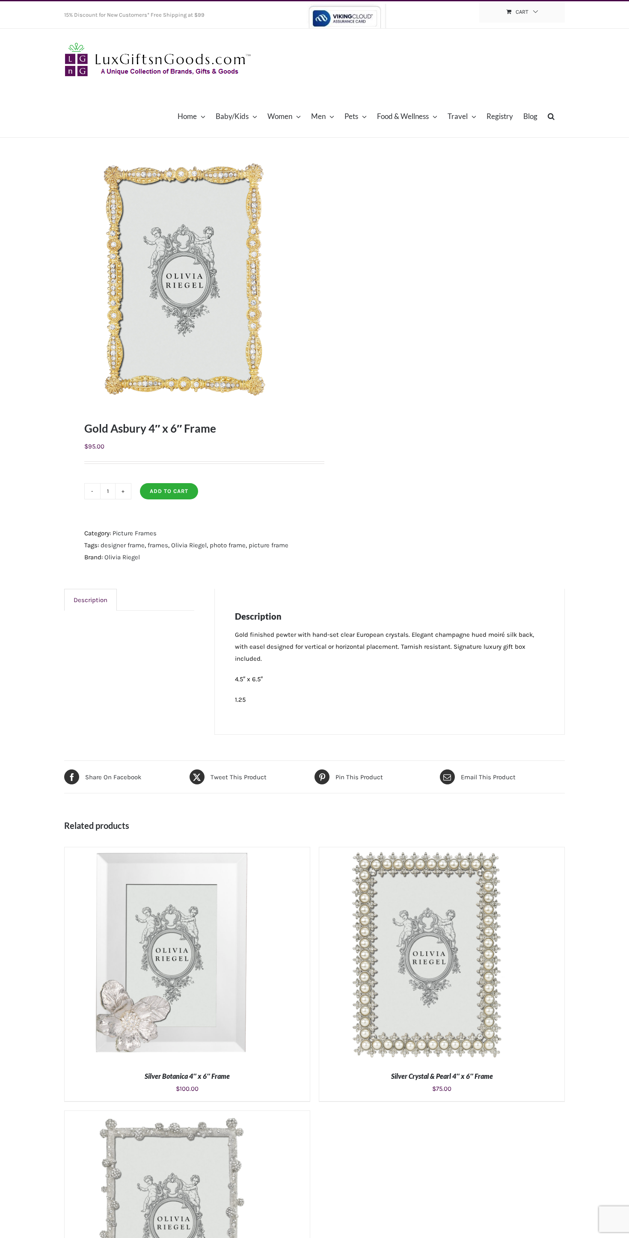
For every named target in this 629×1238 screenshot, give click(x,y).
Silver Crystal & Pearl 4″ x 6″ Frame (442, 1076)
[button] (551, 116)
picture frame (268, 545)
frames (158, 545)
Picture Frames (135, 533)
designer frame (123, 545)
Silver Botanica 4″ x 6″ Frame (187, 1076)
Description (90, 600)
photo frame (228, 545)
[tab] (90, 600)
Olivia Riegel (189, 545)
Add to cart (169, 491)
